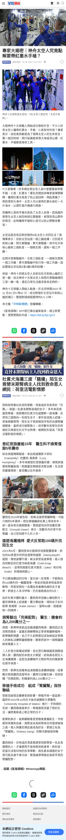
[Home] (14, 3)
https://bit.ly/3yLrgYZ (42, 315)
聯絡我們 (6, 808)
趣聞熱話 (6, 62)
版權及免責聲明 (40, 808)
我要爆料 (37, 819)
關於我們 (6, 814)
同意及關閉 (53, 832)
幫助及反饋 (38, 814)
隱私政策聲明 (8, 819)
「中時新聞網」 (20, 304)
